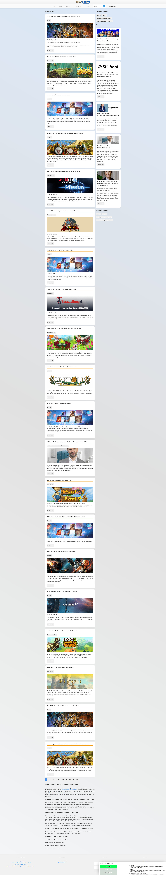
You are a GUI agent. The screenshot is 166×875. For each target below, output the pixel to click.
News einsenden (62, 862)
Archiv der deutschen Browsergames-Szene (21, 862)
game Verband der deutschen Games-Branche (58, 445)
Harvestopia (50, 484)
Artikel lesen (50, 50)
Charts (67, 6)
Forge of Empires (51, 214)
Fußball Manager (53, 792)
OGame (49, 99)
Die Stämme (50, 671)
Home (53, 6)
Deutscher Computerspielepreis (104, 21)
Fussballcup (50, 293)
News (60, 6)
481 (63, 779)
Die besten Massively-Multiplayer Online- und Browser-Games (20, 866)
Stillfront (99, 15)
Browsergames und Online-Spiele (69, 789)
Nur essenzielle (108, 869)
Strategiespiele (67, 792)
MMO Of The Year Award (20, 864)
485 (77, 779)
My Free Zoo (50, 60)
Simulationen (76, 792)
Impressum (145, 861)
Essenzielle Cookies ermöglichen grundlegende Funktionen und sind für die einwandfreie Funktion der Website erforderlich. (146, 866)
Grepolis (49, 137)
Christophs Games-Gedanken (104, 18)
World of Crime (50, 175)
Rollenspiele (60, 792)
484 (73, 779)
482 (66, 779)
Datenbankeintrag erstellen (62, 861)
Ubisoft (104, 15)
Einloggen (111, 6)
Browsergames (77, 6)
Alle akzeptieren (108, 866)
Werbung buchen (21, 861)
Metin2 (49, 20)
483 (70, 779)
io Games (88, 6)
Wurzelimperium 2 (51, 332)
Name (103, 861)
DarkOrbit (49, 555)
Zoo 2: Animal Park (51, 634)
